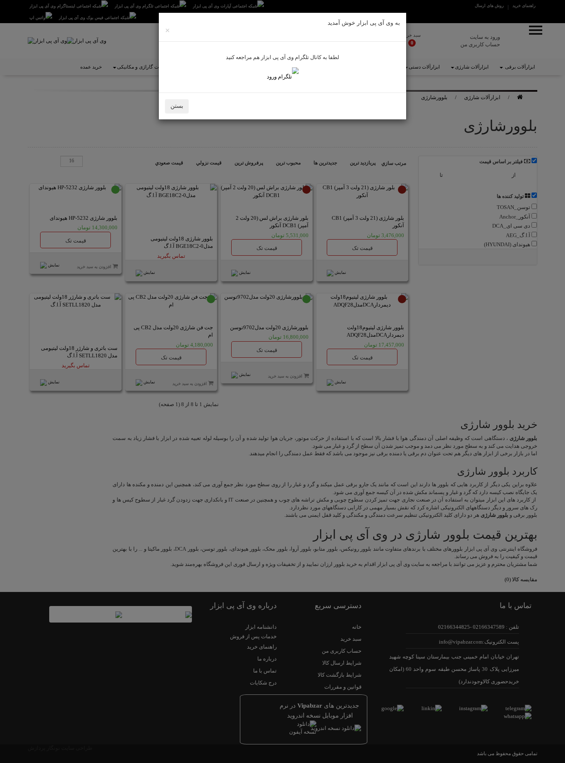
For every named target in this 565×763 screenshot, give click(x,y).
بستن (176, 106)
